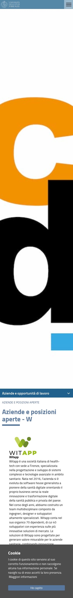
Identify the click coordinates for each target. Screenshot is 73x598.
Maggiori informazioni (23, 577)
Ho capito (36, 588)
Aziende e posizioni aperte (20, 402)
